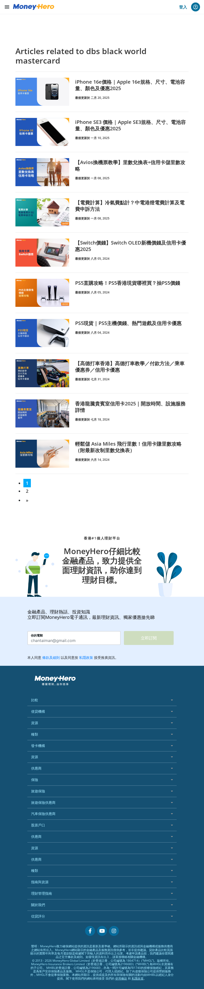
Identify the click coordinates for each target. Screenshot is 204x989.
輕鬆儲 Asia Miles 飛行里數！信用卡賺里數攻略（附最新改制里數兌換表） (128, 447)
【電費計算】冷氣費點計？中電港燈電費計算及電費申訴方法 (130, 205)
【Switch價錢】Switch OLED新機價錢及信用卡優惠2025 (130, 245)
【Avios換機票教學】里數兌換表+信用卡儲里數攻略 (130, 165)
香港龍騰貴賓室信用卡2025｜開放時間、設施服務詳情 (130, 406)
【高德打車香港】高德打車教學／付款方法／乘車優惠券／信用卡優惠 (130, 366)
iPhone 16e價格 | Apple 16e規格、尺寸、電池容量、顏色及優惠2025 (130, 85)
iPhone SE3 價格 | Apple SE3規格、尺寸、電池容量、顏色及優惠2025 (130, 125)
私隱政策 (138, 978)
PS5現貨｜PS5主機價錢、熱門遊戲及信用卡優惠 (128, 323)
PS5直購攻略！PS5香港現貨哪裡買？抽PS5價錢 (127, 283)
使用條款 (121, 978)
